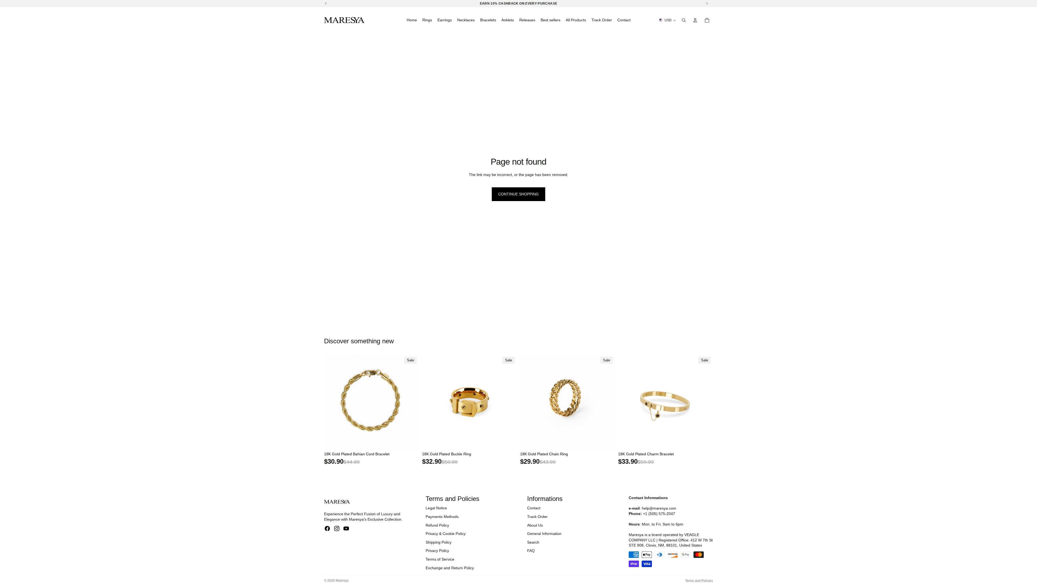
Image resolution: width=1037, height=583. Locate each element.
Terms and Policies (699, 581)
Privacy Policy (437, 550)
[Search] (684, 20)
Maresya (342, 580)
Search (533, 542)
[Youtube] (346, 528)
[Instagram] (337, 528)
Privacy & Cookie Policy (446, 533)
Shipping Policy (439, 542)
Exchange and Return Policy (450, 568)
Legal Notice (436, 508)
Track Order (537, 516)
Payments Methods (442, 516)
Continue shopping (518, 194)
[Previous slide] (332, 402)
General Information (544, 533)
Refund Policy (437, 525)
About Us (535, 525)
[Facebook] (327, 528)
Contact (533, 508)
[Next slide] (411, 402)
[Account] (695, 20)
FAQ (531, 550)
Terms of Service (440, 559)
